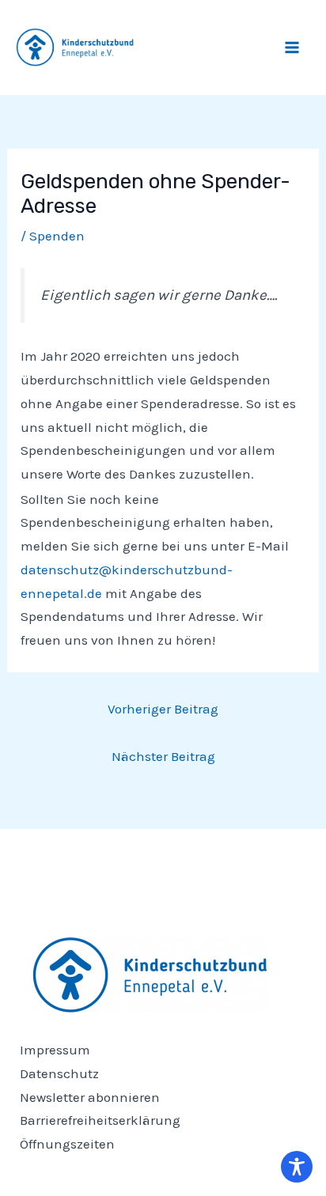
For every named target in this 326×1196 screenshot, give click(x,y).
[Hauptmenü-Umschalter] (293, 47)
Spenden (57, 236)
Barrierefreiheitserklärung (100, 1120)
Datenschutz (59, 1073)
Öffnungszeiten (67, 1144)
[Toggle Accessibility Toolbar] (296, 1166)
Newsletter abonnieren (90, 1097)
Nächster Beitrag (163, 756)
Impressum (55, 1050)
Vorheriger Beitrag (163, 709)
